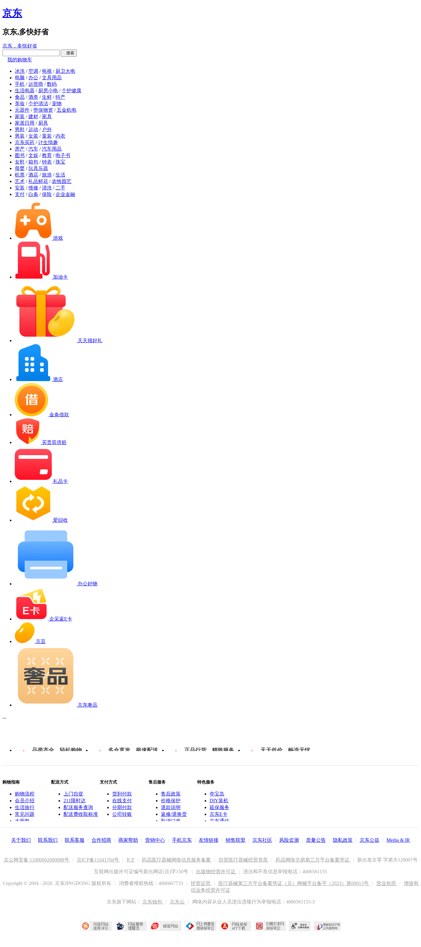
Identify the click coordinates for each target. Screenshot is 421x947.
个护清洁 (38, 103)
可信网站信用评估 (96, 926)
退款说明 (171, 807)
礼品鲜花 (38, 181)
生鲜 (47, 97)
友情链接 (209, 840)
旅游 (47, 174)
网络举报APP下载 (235, 926)
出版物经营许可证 (216, 871)
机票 (20, 174)
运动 (33, 129)
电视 (47, 71)
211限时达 (74, 800)
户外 (47, 129)
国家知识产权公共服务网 (327, 926)
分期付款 (122, 807)
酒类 (33, 97)
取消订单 (171, 821)
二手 (60, 187)
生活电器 (25, 90)
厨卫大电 (65, 71)
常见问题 (25, 814)
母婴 (20, 168)
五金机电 (66, 110)
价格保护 (171, 800)
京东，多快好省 (19, 45)
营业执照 (386, 883)
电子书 (62, 155)
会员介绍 (25, 800)
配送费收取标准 (80, 814)
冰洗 (20, 71)
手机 (20, 84)
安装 (20, 187)
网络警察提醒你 (131, 926)
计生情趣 (48, 142)
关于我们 (21, 840)
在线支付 (122, 800)
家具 (47, 116)
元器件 (22, 110)
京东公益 (369, 840)
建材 (33, 116)
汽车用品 (52, 149)
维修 (33, 187)
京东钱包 (152, 901)
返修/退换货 (174, 814)
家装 (20, 116)
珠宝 (60, 161)
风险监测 (289, 840)
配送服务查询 (78, 807)
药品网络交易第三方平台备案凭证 (313, 859)
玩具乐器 (38, 168)
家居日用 (25, 123)
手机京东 (182, 840)
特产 (60, 97)
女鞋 (20, 161)
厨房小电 (48, 90)
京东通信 (219, 821)
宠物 (57, 103)
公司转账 (122, 814)
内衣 (60, 136)
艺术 (20, 181)
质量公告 (316, 840)
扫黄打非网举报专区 (270, 926)
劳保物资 (43, 110)
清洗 (47, 187)
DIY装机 (219, 800)
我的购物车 (19, 59)
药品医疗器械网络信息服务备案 (177, 859)
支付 (20, 194)
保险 (47, 194)
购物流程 (25, 793)
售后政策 (171, 793)
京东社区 (262, 840)
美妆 (20, 103)
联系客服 (74, 840)
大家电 (22, 821)
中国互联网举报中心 (200, 926)
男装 (20, 136)
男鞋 (20, 129)
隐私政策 (343, 840)
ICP (131, 859)
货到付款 (122, 793)
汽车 (33, 149)
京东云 (178, 901)
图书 (20, 155)
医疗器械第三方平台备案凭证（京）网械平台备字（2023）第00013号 (294, 883)
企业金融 (65, 194)
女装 (33, 136)
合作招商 (101, 840)
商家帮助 (128, 840)
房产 (20, 149)
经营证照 (201, 883)
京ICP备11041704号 (98, 859)
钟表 (47, 161)
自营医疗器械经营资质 (244, 859)
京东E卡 (218, 814)
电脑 (20, 77)
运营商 (35, 84)
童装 (47, 136)
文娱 (33, 155)
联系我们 (48, 840)
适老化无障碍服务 (300, 926)
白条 (33, 194)
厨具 (43, 123)
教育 (47, 155)
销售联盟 (235, 840)
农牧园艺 (62, 181)
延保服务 (219, 807)
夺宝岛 (217, 793)
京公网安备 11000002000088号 (37, 859)
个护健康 (71, 90)
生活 (60, 174)
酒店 (33, 174)
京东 (12, 13)
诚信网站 (166, 926)
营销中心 (155, 840)
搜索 (68, 53)
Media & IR (398, 840)
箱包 (33, 161)
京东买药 (25, 142)
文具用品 (52, 77)
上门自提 (73, 793)
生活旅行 (25, 807)
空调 (33, 71)
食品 (20, 97)
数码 (52, 84)
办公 (33, 77)
